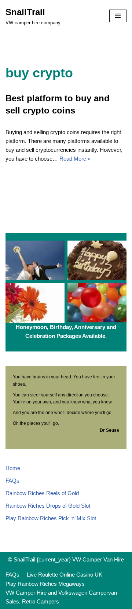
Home (13, 468)
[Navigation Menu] (117, 16)
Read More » (75, 158)
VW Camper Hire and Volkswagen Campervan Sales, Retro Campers (61, 597)
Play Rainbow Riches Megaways (45, 584)
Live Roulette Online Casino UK (64, 574)
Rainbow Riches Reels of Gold (42, 493)
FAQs (12, 480)
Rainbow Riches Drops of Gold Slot (48, 506)
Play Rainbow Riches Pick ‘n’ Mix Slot (51, 518)
